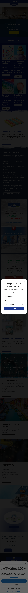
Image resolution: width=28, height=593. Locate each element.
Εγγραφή (14, 308)
